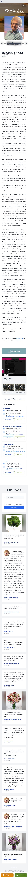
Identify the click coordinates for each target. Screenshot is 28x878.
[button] (14, 523)
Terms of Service (18, 871)
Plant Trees (19, 419)
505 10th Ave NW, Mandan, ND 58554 (15, 451)
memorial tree (20, 338)
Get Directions (8, 419)
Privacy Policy (10, 871)
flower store (19, 341)
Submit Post (14, 507)
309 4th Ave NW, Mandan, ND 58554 (15, 416)
